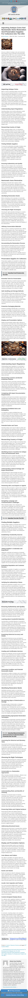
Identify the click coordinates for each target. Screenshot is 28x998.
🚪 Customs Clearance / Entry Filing (14, 995)
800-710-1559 (5, 2)
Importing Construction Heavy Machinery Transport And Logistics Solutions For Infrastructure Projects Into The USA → (13, 954)
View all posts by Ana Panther (10, 987)
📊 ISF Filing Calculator (14, 990)
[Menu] (3, 23)
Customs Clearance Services (12, 945)
